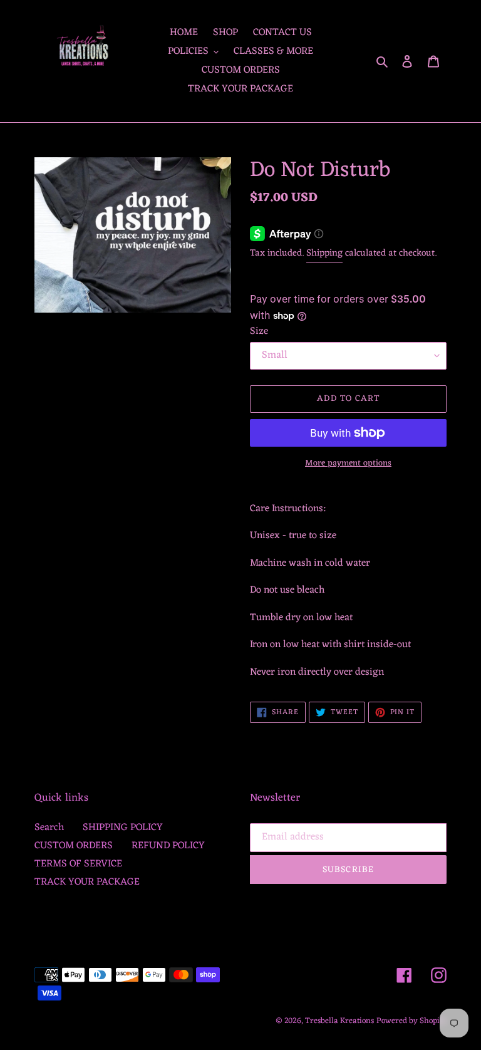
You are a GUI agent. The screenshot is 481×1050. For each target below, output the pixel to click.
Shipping (324, 253)
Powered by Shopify (411, 1021)
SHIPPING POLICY (123, 827)
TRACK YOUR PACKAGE (87, 882)
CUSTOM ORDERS (73, 846)
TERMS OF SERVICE (78, 864)
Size (259, 331)
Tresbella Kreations (339, 1021)
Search (49, 827)
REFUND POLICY (168, 846)
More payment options (348, 463)
